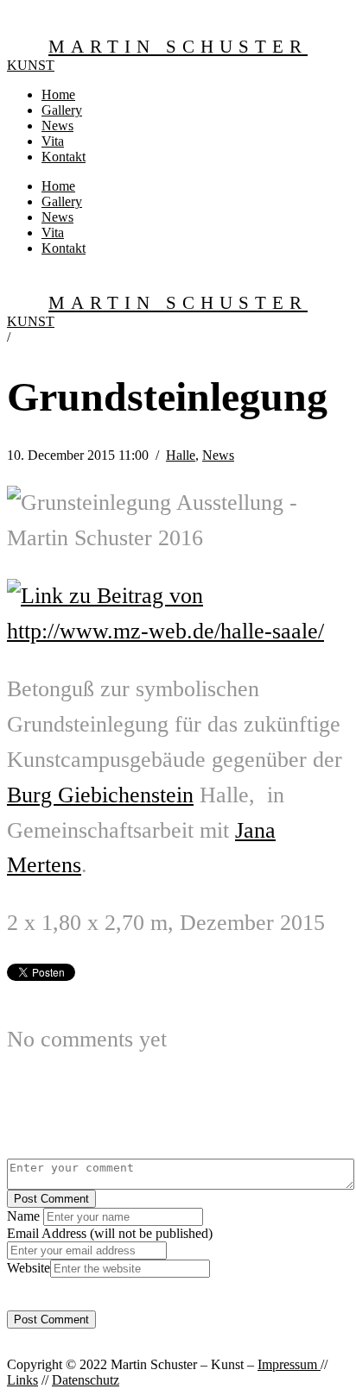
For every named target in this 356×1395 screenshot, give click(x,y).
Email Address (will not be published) (110, 1233)
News (57, 125)
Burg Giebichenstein (100, 794)
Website (28, 1267)
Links (22, 1380)
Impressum (289, 1364)
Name (25, 1216)
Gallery (61, 110)
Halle (180, 455)
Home (58, 94)
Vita (52, 141)
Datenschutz (85, 1380)
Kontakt (63, 156)
